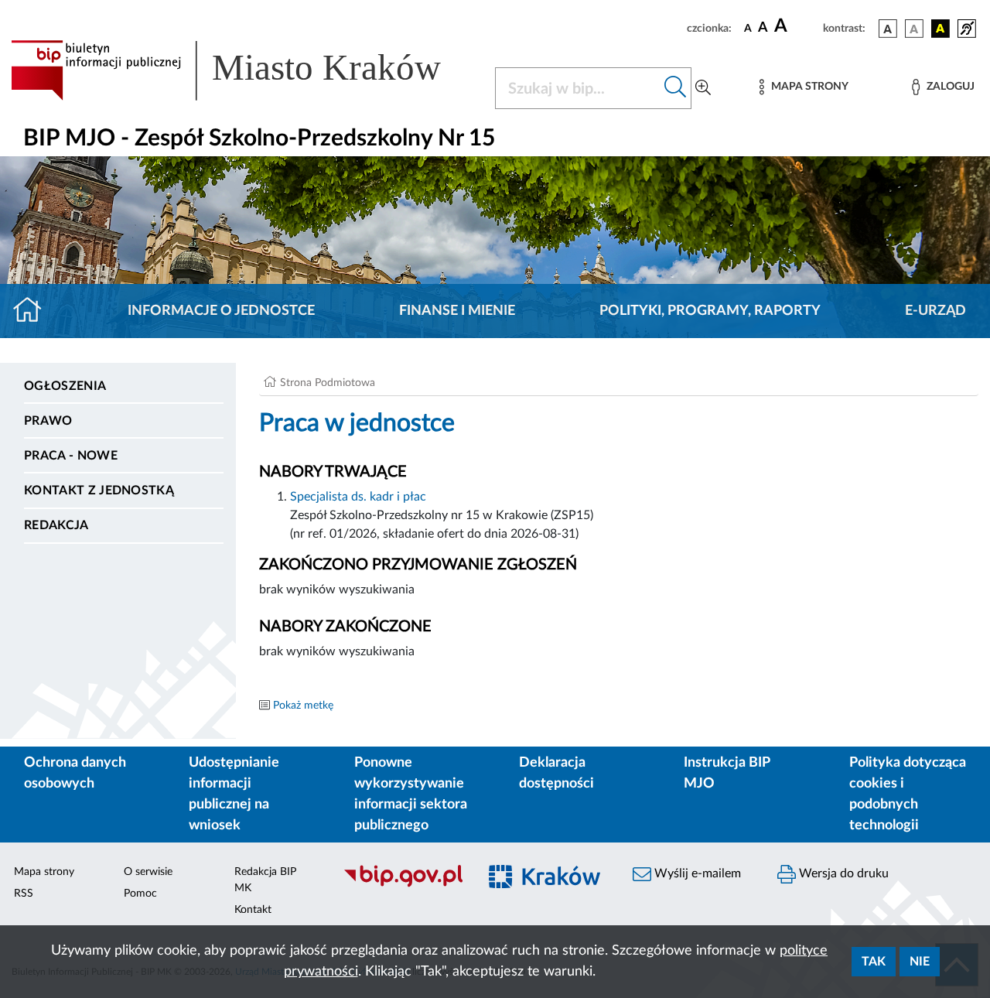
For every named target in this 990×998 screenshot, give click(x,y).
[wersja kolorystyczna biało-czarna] (914, 28)
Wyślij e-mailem (696, 873)
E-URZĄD (935, 311)
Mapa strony (44, 871)
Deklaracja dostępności (556, 773)
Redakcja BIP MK (265, 880)
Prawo (48, 421)
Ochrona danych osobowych (75, 773)
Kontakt (252, 909)
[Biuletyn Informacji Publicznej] (402, 885)
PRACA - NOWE (71, 455)
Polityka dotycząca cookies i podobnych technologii (907, 794)
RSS (23, 893)
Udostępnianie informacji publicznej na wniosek (234, 794)
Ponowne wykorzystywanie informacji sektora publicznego (410, 794)
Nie (920, 961)
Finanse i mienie (457, 311)
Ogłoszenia (65, 386)
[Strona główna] (34, 311)
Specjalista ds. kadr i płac (358, 496)
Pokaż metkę (303, 705)
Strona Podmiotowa (327, 383)
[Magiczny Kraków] (546, 885)
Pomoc (140, 893)
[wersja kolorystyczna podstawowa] (888, 28)
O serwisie (148, 871)
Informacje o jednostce (221, 311)
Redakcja (56, 525)
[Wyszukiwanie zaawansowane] (703, 88)
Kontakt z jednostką (99, 490)
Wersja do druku (842, 873)
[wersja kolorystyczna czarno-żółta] (940, 28)
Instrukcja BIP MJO (727, 773)
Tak (874, 961)
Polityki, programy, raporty (710, 311)
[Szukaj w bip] (675, 88)
